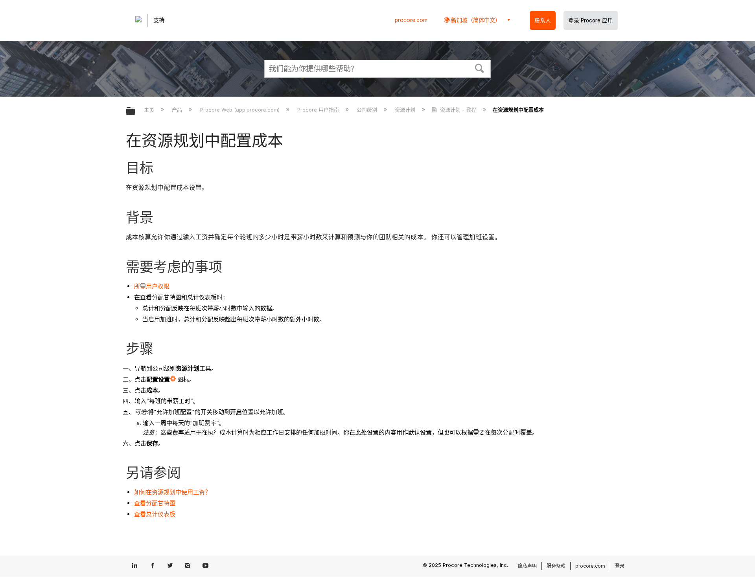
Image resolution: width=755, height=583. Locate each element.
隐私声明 (527, 566)
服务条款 (556, 566)
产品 (178, 109)
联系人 (542, 20)
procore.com (411, 20)
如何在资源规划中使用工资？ (172, 492)
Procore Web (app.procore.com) (240, 109)
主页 (150, 109)
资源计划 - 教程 (457, 109)
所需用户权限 (151, 286)
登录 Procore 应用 (590, 20)
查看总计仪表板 (154, 514)
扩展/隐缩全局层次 (135, 111)
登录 (619, 566)
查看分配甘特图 (154, 503)
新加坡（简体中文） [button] (475, 20)
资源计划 (406, 109)
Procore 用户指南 (319, 109)
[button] (480, 68)
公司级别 (368, 109)
